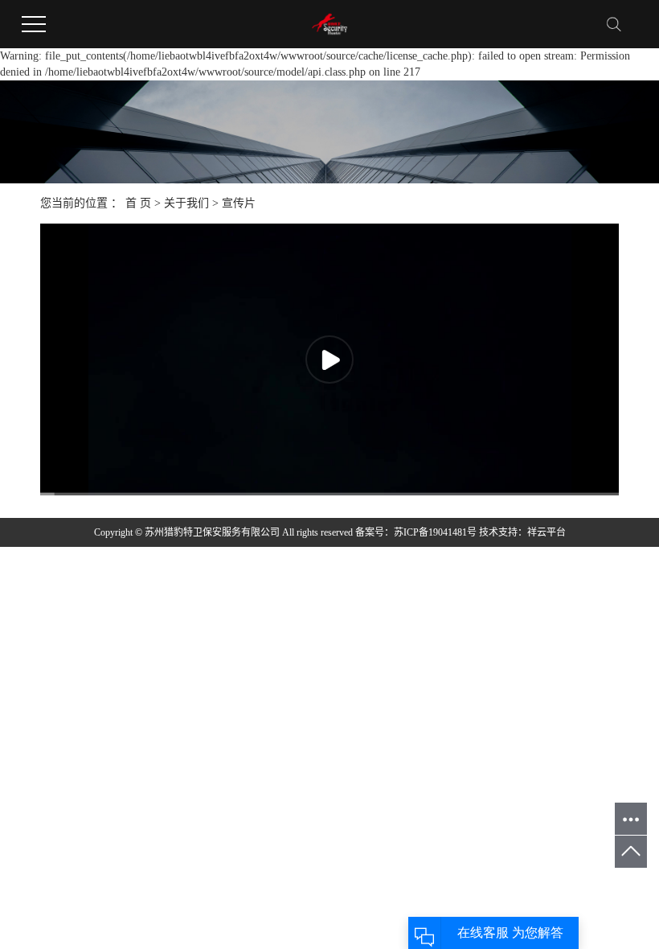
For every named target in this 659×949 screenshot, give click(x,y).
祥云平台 (546, 532)
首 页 (138, 203)
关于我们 (186, 203)
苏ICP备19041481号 (435, 532)
